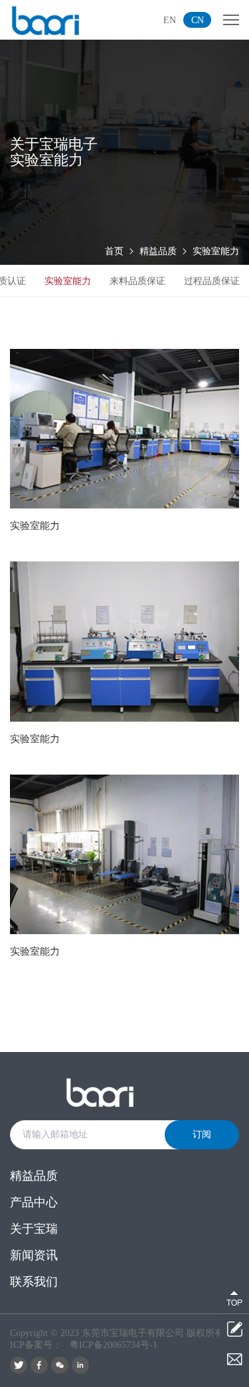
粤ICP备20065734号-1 (113, 1345)
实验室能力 (216, 251)
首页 (114, 251)
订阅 (202, 1134)
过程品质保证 (212, 280)
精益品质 (158, 251)
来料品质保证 (137, 280)
